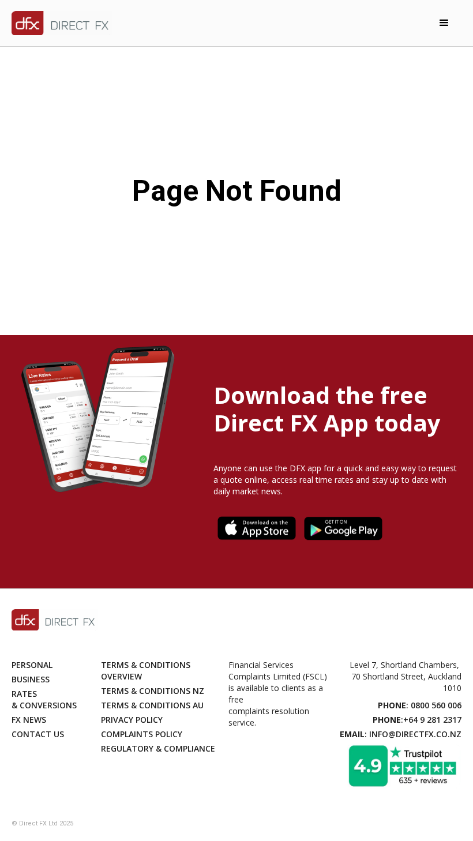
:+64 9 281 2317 (417, 719)
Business (31, 679)
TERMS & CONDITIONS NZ (152, 690)
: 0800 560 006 (419, 705)
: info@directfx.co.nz (400, 734)
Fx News (29, 719)
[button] (444, 23)
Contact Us (38, 734)
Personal (32, 664)
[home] (62, 23)
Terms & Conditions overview (145, 670)
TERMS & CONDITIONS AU (152, 705)
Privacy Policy (132, 719)
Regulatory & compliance (158, 748)
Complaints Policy (141, 734)
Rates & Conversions (44, 699)
